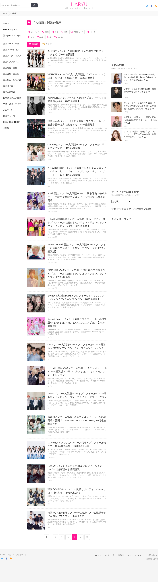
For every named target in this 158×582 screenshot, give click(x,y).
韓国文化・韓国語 (11, 73)
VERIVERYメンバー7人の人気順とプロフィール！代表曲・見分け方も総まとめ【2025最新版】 (76, 76)
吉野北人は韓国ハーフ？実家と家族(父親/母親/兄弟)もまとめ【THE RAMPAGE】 (140, 120)
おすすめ (60, 37)
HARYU (79, 4)
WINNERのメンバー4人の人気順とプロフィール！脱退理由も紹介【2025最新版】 (77, 99)
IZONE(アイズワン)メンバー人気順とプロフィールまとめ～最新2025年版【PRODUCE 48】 (77, 444)
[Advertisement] (134, 39)
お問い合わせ (153, 555)
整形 (32, 37)
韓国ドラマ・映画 (11, 43)
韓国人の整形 (9, 92)
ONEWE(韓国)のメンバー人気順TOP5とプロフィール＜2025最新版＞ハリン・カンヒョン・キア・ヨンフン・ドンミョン (77, 371)
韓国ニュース (9, 116)
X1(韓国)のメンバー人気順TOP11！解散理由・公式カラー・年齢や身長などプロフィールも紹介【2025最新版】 (77, 197)
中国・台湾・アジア (12, 104)
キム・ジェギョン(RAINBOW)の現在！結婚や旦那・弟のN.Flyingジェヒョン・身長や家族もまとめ (140, 77)
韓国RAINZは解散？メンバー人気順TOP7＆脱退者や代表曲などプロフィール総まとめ (77, 514)
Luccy (126, 83)
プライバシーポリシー (135, 555)
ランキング (35, 32)
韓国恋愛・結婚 (10, 67)
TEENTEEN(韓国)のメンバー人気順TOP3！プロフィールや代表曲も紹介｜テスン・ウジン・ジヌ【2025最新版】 (77, 248)
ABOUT (98, 555)
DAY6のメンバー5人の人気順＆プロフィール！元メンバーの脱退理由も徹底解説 (76, 467)
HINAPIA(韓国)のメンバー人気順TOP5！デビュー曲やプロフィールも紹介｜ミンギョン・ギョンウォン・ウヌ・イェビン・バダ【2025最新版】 (77, 222)
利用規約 (121, 555)
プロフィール (78, 32)
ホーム (6, 23)
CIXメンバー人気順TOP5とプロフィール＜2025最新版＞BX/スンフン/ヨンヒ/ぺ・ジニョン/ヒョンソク (77, 346)
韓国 (47, 32)
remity (50, 310)
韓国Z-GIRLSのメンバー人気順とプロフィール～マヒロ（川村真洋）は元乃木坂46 (77, 491)
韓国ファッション (11, 49)
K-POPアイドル (10, 29)
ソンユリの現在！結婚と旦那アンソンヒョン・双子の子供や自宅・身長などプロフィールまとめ (140, 134)
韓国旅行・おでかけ (12, 79)
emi (49, 186)
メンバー (93, 32)
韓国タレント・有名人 (12, 36)
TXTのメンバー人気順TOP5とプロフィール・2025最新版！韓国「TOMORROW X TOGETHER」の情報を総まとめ (77, 420)
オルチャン (8, 110)
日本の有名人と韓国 (12, 98)
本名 (42, 37)
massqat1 (51, 457)
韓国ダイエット (10, 86)
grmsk (50, 112)
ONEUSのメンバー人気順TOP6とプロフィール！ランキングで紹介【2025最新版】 (76, 146)
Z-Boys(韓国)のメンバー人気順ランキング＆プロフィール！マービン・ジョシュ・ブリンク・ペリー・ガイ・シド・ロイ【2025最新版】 (77, 171)
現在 (65, 32)
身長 (56, 32)
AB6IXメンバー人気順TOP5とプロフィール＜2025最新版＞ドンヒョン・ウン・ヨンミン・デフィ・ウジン (77, 395)
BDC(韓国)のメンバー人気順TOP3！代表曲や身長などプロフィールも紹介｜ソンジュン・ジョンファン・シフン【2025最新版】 (77, 273)
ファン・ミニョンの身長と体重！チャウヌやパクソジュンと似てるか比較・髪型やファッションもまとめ (140, 106)
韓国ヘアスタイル (11, 61)
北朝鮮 (6, 128)
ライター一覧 (109, 555)
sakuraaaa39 (52, 211)
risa (49, 89)
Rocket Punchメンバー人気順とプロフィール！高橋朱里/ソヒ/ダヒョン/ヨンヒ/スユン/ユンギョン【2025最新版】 (77, 322)
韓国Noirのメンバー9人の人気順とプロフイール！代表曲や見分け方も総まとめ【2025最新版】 (77, 123)
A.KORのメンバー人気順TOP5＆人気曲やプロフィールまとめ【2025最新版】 (77, 52)
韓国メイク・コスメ (12, 55)
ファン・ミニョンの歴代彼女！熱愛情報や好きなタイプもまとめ (140, 90)
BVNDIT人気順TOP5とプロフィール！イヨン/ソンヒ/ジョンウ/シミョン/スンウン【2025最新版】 (76, 297)
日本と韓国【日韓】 (12, 122)
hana (49, 66)
